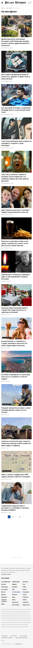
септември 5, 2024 (7, 214)
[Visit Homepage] (15, 2)
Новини (14, 594)
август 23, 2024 (6, 281)
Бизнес (3, 584)
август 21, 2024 (6, 314)
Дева (2, 604)
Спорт (25, 594)
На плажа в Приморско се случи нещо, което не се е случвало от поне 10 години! (15, 377)
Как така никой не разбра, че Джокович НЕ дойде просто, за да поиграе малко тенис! (16, 110)
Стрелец (25, 597)
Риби (24, 587)
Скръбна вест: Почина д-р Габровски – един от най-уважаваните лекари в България (16, 277)
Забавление (16, 581)
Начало (3, 8)
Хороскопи (26, 605)
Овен (13, 597)
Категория (9, 8)
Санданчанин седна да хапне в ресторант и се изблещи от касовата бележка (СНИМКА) (15, 508)
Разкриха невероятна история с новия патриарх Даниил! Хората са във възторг (16, 410)
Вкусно (3, 594)
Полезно (25, 581)
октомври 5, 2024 (7, 81)
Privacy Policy (23, 636)
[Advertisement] (16, 539)
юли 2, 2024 (5, 448)
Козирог (14, 587)
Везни (3, 592)
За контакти (13, 636)
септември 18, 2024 (7, 148)
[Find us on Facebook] (1, 641)
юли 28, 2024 (6, 348)
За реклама (4, 636)
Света (24, 589)
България (4, 589)
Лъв (13, 589)
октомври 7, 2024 (7, 48)
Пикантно (15, 602)
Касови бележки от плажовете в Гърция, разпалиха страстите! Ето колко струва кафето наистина (14, 343)
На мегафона (16, 8)
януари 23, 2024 (6, 479)
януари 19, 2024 (6, 512)
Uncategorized (5, 581)
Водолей (4, 597)
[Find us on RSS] (3, 641)
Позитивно (15, 605)
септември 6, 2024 (7, 183)
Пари (13, 599)
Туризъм (25, 602)
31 (19, 517)
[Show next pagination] (23, 516)
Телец (24, 599)
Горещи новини (7, 237)
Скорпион (26, 592)
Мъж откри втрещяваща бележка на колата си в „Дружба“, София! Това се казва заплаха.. (15, 77)
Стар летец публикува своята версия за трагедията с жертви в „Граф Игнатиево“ (16, 143)
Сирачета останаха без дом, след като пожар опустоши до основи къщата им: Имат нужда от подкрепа (16, 443)
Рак (24, 584)
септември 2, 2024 (7, 248)
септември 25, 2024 (7, 114)
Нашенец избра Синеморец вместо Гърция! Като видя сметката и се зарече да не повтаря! (14, 310)
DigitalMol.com (19, 644)
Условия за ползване (7, 637)
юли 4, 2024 (5, 414)
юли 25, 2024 (6, 381)
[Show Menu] (2, 2)
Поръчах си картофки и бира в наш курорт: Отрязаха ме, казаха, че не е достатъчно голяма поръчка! (15, 243)
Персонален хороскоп (21, 637)
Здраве (14, 584)
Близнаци (4, 587)
